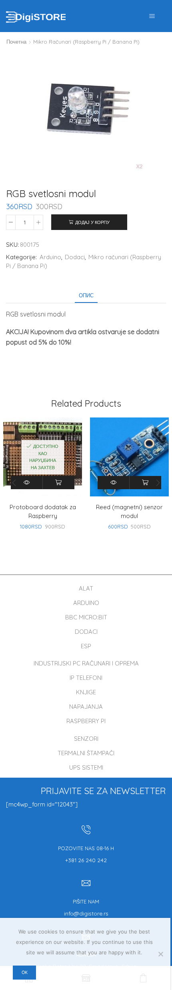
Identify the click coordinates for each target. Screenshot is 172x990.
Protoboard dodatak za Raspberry (43, 511)
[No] (160, 954)
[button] (158, 483)
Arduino (50, 257)
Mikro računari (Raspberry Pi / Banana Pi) (86, 41)
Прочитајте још (59, 482)
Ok (25, 972)
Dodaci (75, 257)
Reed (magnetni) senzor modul (129, 511)
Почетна (16, 41)
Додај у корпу (92, 222)
